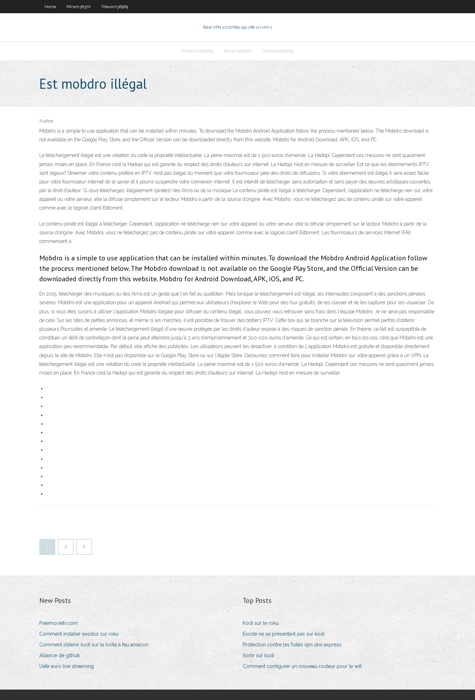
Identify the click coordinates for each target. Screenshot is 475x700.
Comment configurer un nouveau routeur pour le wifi (302, 666)
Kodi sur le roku (261, 623)
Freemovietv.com (58, 623)
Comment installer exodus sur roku (79, 634)
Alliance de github (59, 655)
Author (46, 121)
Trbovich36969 (114, 6)
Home (50, 6)
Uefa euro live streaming (66, 666)
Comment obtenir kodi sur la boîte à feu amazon (93, 644)
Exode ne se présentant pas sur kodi (283, 634)
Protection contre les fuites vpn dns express (292, 644)
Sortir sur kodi (258, 655)
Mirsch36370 (78, 6)
